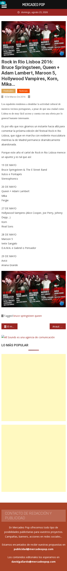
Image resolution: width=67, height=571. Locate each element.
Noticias (23, 90)
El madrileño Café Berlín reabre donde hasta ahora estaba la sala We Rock (12, 326)
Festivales (8, 90)
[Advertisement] (33, 387)
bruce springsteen (23, 315)
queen (38, 315)
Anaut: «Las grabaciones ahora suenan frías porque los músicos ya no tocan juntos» (59, 326)
